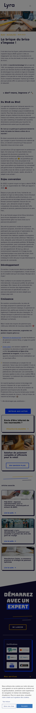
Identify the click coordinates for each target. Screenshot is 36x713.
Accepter (24, 706)
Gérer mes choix (9, 706)
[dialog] (18, 696)
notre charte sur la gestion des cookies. (15, 697)
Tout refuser (6, 702)
